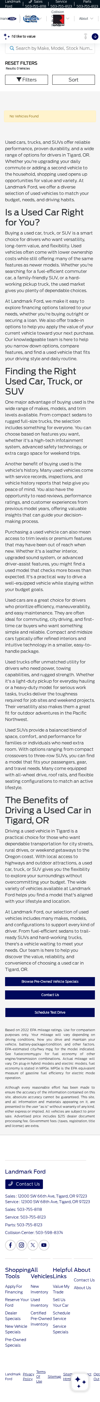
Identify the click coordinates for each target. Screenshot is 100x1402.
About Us (82, 1288)
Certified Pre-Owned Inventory (41, 1318)
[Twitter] (32, 1245)
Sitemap (54, 1377)
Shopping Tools (18, 1273)
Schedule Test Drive (50, 1012)
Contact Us (50, 995)
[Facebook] (10, 1245)
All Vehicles (42, 1273)
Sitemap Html (70, 1376)
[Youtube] (44, 1245)
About (82, 1270)
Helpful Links (63, 1273)
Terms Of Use (41, 1376)
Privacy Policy (28, 1376)
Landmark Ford (13, 1376)
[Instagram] (21, 1245)
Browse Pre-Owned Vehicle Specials (50, 981)
